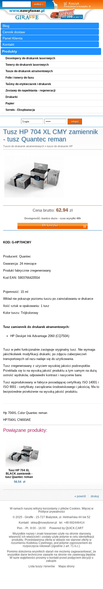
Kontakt (8, 44)
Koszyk (74, 3)
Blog (6, 26)
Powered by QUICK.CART (66, 528)
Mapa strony (66, 566)
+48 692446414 (74, 522)
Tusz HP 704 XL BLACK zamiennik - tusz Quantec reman (19, 474)
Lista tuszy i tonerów (42, 566)
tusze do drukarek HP (60, 146)
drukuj (95, 496)
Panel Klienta (13, 38)
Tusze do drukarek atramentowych (23, 146)
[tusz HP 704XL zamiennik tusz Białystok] (34, 197)
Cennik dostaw (14, 32)
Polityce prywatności (51, 511)
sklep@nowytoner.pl (44, 522)
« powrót (80, 496)
